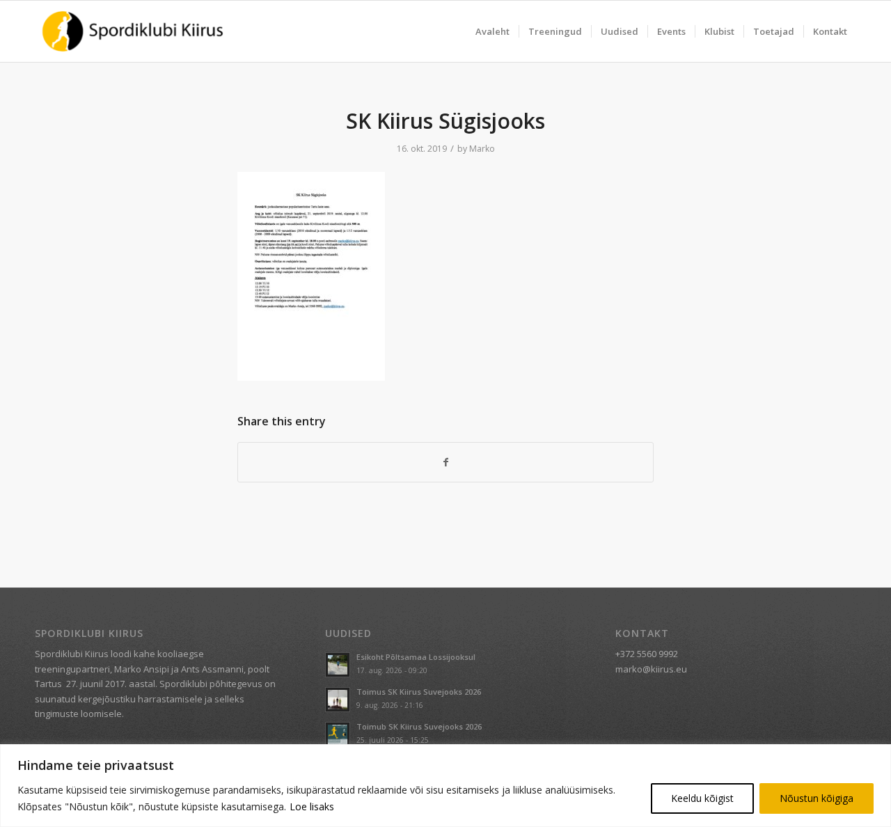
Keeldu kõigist (702, 798)
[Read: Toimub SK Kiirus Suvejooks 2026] (337, 734)
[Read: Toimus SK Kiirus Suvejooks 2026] (337, 699)
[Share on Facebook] (445, 462)
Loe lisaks (312, 806)
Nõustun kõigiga (816, 798)
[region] (445, 785)
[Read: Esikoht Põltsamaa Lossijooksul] (337, 664)
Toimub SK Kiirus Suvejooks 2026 (419, 726)
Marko (482, 149)
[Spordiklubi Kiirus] (132, 31)
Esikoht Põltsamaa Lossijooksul (415, 657)
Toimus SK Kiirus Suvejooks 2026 (418, 691)
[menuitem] (492, 31)
